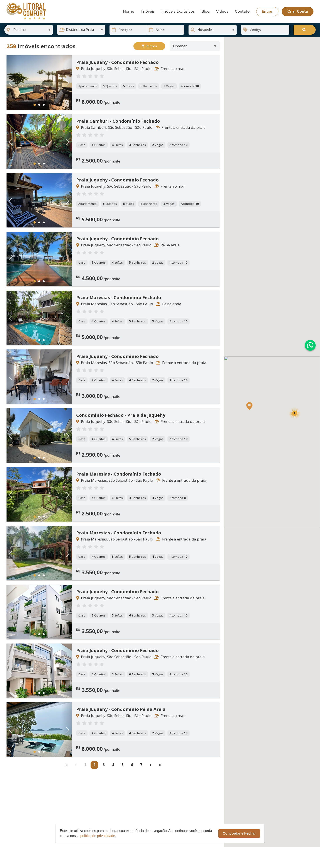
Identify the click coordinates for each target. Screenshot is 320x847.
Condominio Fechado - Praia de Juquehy (120, 415)
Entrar (267, 11)
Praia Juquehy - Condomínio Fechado (117, 62)
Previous (12, 82)
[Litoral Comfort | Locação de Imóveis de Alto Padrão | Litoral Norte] (26, 11)
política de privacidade (97, 836)
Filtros (152, 46)
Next (66, 82)
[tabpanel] (39, 82)
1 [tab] (34, 104)
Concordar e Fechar (239, 833)
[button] (249, 406)
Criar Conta (297, 11)
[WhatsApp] (310, 345)
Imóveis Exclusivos (178, 11)
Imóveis (148, 11)
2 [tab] (39, 105)
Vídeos (222, 11)
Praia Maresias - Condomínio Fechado (118, 297)
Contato (242, 11)
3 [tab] (44, 105)
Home (128, 11)
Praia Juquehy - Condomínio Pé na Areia (121, 709)
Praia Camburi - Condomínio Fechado (118, 121)
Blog (205, 11)
